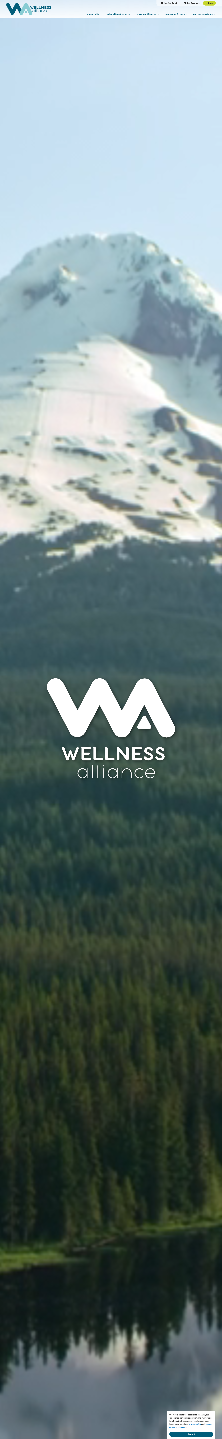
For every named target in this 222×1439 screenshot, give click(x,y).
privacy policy (195, 1424)
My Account (193, 3)
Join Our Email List (172, 3)
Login (211, 3)
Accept (191, 1434)
